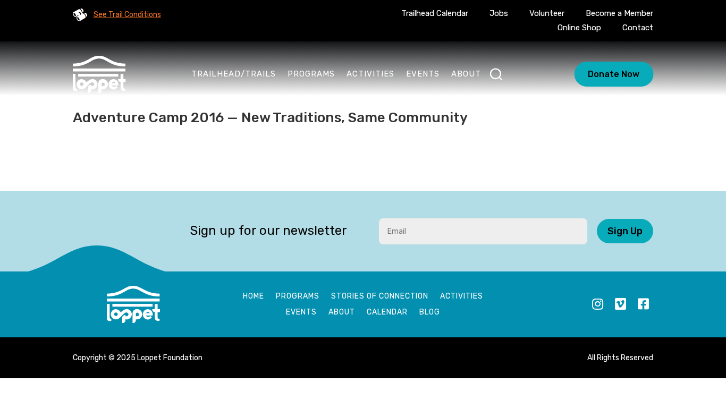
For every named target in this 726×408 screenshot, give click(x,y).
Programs (311, 74)
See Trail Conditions (127, 14)
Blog (429, 313)
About (466, 74)
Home (253, 297)
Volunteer (546, 13)
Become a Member (619, 13)
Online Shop (579, 27)
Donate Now (613, 74)
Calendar (387, 313)
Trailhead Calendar (434, 13)
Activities (370, 74)
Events (423, 74)
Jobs (498, 13)
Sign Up (625, 231)
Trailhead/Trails (233, 74)
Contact (637, 27)
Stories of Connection (379, 297)
